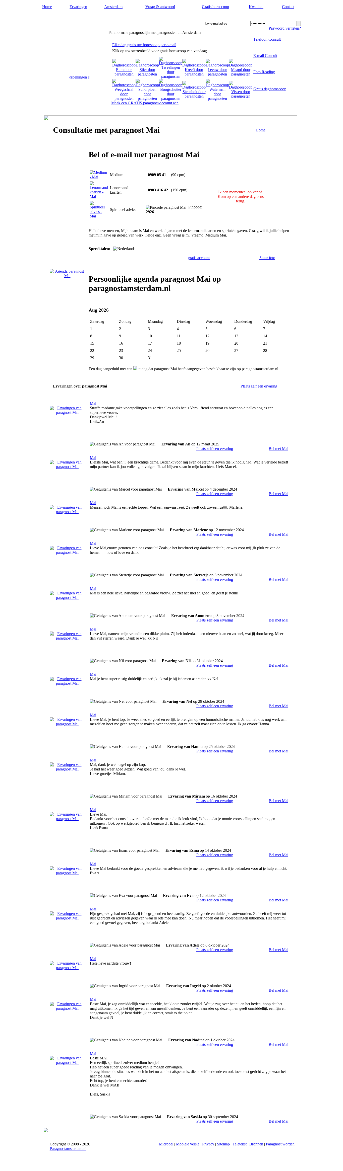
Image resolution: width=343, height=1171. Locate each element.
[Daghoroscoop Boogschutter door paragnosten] (170, 98)
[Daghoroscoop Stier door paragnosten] (147, 74)
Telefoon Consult (267, 39)
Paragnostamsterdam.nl (74, 18)
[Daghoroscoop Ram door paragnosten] (124, 74)
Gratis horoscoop (215, 7)
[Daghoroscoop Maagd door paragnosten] (240, 74)
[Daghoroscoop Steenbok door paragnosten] (194, 96)
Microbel (166, 1144)
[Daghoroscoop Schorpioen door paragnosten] (147, 98)
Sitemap (223, 1144)
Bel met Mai (278, 448)
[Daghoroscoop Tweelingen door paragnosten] (170, 76)
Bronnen (256, 1144)
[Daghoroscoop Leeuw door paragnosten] (217, 74)
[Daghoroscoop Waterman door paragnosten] (217, 98)
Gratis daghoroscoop (269, 89)
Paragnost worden (280, 1144)
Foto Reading (264, 72)
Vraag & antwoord (160, 7)
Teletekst (240, 1144)
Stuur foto (267, 258)
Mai (93, 403)
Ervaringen (78, 7)
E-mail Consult (265, 55)
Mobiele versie (187, 1144)
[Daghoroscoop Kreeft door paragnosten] (194, 74)
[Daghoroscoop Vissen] (240, 96)
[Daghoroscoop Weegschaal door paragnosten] (124, 98)
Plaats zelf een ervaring (259, 386)
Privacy (208, 1144)
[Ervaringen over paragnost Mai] (67, 412)
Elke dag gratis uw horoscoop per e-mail (144, 45)
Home (47, 7)
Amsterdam (113, 7)
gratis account (199, 258)
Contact (288, 7)
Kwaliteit (256, 7)
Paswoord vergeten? (285, 28)
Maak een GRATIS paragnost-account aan (145, 103)
